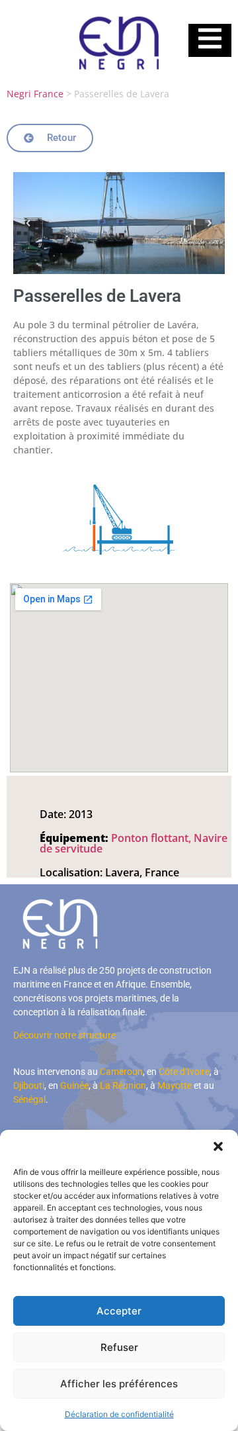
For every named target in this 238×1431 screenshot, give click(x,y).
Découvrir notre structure (64, 1035)
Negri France (35, 93)
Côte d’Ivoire (184, 1071)
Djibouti (28, 1085)
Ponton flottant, (152, 838)
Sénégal (29, 1099)
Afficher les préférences (119, 1383)
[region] (119, 223)
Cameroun (121, 1071)
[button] (218, 1146)
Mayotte (174, 1085)
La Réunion (123, 1085)
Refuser (119, 1347)
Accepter (119, 1311)
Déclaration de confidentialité (119, 1414)
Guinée (74, 1085)
